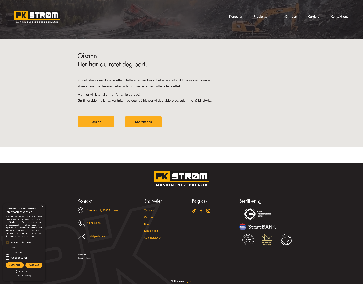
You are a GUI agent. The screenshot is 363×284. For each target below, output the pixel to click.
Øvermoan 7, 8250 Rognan (102, 210)
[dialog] (24, 242)
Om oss (291, 17)
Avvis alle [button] (34, 265)
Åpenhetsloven (152, 238)
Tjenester (235, 17)
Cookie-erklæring (24, 275)
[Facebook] (201, 210)
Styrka (188, 281)
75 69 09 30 (94, 223)
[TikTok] (194, 210)
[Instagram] (208, 210)
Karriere (314, 17)
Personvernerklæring (29, 236)
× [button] (42, 206)
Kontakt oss (340, 17)
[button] (24, 271)
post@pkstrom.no (97, 236)
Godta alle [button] (14, 265)
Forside (95, 122)
